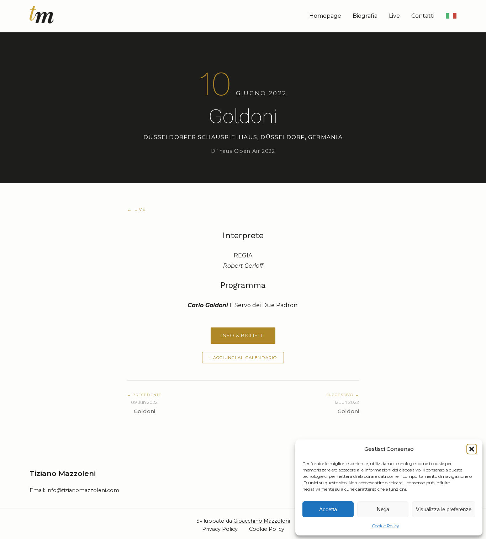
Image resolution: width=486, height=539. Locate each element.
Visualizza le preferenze (443, 509)
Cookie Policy (385, 525)
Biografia (365, 15)
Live (394, 15)
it (449, 15)
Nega (383, 509)
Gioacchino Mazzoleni (261, 521)
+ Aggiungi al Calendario (243, 357)
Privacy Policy (220, 529)
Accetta (328, 509)
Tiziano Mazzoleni (63, 473)
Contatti (422, 15)
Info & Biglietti (243, 335)
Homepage (325, 15)
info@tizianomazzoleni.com (83, 490)
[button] (471, 449)
